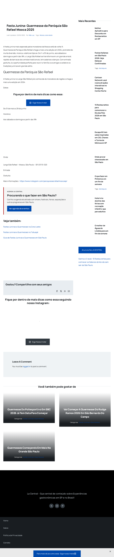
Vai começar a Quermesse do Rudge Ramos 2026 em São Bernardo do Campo (85, 413)
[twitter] (51, 506)
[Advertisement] (38, 139)
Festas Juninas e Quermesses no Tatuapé (20, 232)
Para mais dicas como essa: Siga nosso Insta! (55, 553)
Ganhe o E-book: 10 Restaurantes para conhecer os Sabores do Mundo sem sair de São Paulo (94, 262)
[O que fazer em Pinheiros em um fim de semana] (85, 175)
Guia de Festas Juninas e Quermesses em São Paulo (25, 237)
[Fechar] (110, 551)
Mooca (42, 35)
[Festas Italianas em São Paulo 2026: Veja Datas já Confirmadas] (85, 52)
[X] (61, 291)
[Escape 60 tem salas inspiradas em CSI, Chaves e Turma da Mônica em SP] (85, 131)
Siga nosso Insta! (40, 102)
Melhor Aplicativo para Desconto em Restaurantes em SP (101, 33)
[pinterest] (62, 506)
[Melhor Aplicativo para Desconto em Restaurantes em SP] (85, 27)
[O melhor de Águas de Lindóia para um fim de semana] (85, 224)
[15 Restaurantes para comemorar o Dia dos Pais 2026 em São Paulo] (85, 104)
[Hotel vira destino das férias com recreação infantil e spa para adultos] (85, 197)
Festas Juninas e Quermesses (33, 419)
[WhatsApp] (65, 291)
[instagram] (57, 506)
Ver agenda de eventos (19, 208)
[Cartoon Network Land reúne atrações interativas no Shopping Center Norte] (85, 76)
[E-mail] (69, 291)
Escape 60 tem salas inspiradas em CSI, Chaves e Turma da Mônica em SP (102, 137)
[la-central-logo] (57, 4)
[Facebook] (57, 291)
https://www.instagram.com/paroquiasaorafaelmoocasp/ (43, 181)
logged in (26, 366)
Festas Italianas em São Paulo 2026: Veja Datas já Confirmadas (101, 58)
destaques (103, 68)
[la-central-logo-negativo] (57, 480)
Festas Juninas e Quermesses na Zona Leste (21, 227)
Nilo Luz (32, 35)
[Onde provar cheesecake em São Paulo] (85, 156)
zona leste (48, 35)
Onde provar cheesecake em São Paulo (101, 159)
